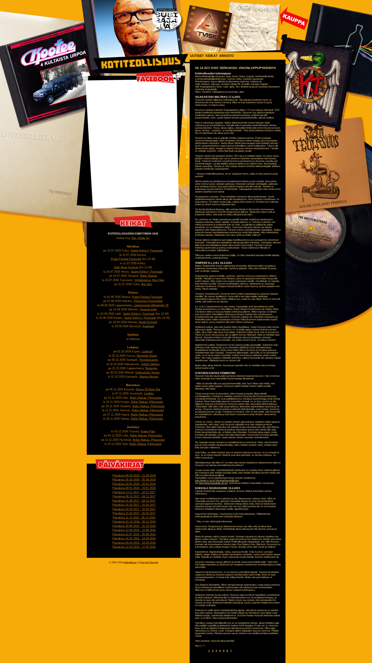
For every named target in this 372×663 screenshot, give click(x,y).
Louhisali (147, 351)
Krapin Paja (148, 431)
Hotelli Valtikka (150, 364)
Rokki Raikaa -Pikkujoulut (146, 397)
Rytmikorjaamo (149, 359)
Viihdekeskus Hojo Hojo (149, 280)
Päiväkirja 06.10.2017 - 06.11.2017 (134, 496)
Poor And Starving (149, 562)
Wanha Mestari (149, 376)
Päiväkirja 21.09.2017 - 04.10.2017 (134, 500)
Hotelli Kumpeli (147, 322)
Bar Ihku (146, 284)
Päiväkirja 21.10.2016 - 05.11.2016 (134, 521)
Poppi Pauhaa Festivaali (126, 259)
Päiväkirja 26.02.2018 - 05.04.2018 (134, 479)
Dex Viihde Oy (141, 238)
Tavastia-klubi (148, 309)
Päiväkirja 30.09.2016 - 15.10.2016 (134, 526)
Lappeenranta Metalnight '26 (151, 305)
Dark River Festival (126, 267)
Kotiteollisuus (130, 562)
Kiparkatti (148, 326)
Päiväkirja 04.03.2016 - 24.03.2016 (134, 542)
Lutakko (149, 393)
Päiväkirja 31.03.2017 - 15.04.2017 (134, 505)
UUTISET (197, 56)
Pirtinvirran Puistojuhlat (148, 301)
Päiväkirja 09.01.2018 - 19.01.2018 (134, 488)
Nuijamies (151, 368)
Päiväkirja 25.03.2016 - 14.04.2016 (134, 538)
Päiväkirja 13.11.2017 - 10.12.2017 (134, 492)
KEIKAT (211, 56)
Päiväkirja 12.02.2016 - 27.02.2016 (134, 547)
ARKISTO (226, 56)
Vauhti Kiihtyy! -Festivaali (147, 250)
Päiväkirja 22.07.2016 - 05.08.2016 (134, 534)
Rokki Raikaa (148, 275)
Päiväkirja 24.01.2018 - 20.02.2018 (134, 484)
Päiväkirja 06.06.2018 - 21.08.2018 (134, 475)
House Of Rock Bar (148, 389)
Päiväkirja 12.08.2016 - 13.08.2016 (134, 530)
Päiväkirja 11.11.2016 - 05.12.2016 (134, 517)
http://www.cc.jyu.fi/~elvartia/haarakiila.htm (217, 480)
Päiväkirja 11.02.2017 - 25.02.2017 (134, 513)
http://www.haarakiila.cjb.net (213, 483)
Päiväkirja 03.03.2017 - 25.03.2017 (134, 509)
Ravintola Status (147, 355)
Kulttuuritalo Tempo (147, 372)
